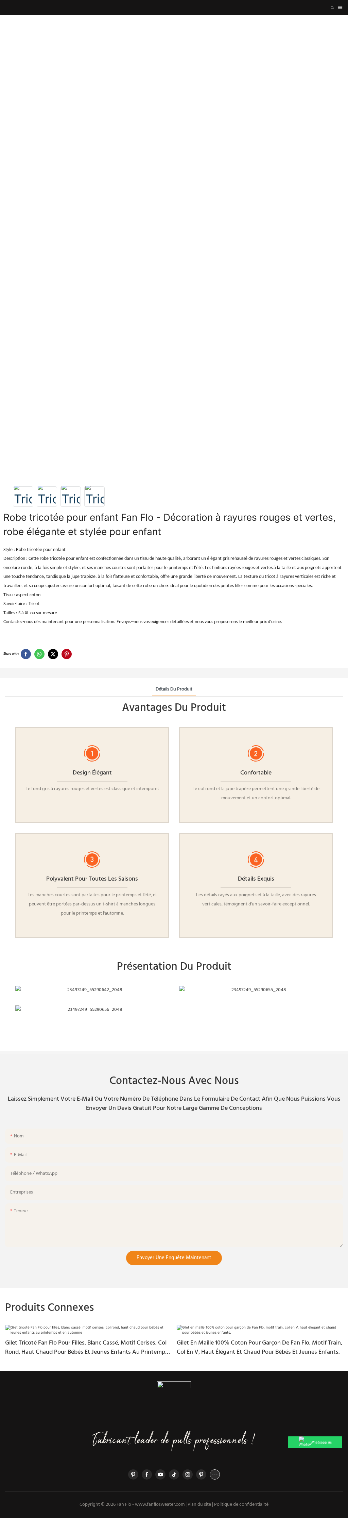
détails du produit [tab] (174, 689)
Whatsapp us (321, 1442)
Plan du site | (200, 1504)
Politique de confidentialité (241, 1504)
